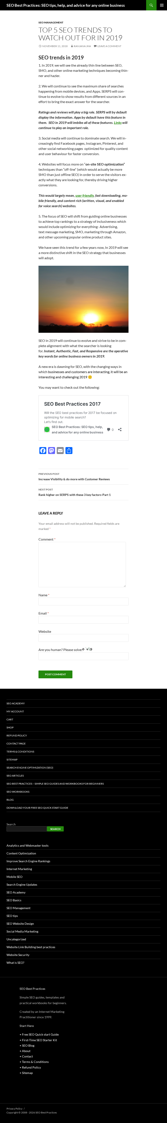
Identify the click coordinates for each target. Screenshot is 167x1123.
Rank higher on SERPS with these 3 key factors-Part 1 (74, 492)
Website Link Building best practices (31, 947)
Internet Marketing (19, 869)
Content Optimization (21, 853)
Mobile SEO (14, 877)
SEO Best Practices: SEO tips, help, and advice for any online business (66, 5)
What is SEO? (15, 962)
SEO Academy (16, 703)
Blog (10, 799)
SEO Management (50, 22)
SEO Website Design (20, 923)
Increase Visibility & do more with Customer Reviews (74, 476)
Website (44, 631)
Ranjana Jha (82, 46)
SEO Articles (15, 775)
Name (43, 595)
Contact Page (16, 743)
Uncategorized (16, 939)
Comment (46, 539)
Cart (10, 719)
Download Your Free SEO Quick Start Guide (37, 807)
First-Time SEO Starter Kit (39, 1040)
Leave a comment (109, 46)
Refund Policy (17, 735)
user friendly (84, 195)
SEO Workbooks (18, 791)
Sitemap (12, 759)
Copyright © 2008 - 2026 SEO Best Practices (32, 1112)
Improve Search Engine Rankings (28, 861)
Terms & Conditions (20, 751)
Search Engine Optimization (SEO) (30, 767)
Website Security (18, 955)
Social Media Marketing (22, 931)
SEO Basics (14, 900)
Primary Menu (162, 5)
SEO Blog (28, 1045)
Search (11, 824)
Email (43, 613)
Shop (10, 727)
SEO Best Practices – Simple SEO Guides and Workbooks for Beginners (55, 783)
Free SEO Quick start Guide (40, 1034)
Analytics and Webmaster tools (27, 845)
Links (118, 122)
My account (15, 711)
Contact (27, 1056)
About (26, 1051)
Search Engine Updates (22, 884)
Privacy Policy (14, 1108)
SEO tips (12, 916)
